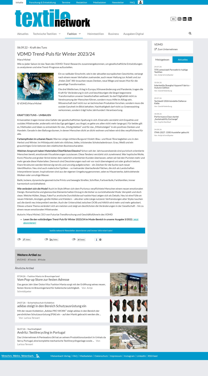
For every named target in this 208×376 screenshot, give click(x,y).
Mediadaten (99, 2)
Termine (66, 2)
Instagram (129, 356)
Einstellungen (100, 239)
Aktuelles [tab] (183, 59)
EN (173, 19)
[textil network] (53, 18)
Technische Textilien (45, 33)
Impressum (116, 356)
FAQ (132, 2)
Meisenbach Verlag (61, 356)
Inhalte (19, 2)
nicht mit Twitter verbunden (74, 239)
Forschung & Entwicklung (42, 2)
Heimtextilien (95, 33)
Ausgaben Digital (133, 33)
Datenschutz (101, 356)
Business (113, 33)
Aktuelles (22, 33)
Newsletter (118, 2)
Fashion (72, 33)
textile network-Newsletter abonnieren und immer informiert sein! (81, 230)
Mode (42, 259)
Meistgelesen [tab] (162, 59)
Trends (32, 259)
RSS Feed (152, 356)
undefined (46, 239)
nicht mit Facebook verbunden (19, 239)
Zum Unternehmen (168, 49)
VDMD (22, 259)
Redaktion (81, 2)
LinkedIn (141, 356)
